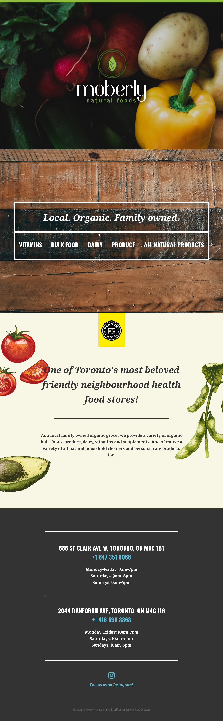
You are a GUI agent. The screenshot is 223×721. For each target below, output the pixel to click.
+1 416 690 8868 (111, 619)
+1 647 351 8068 (111, 557)
